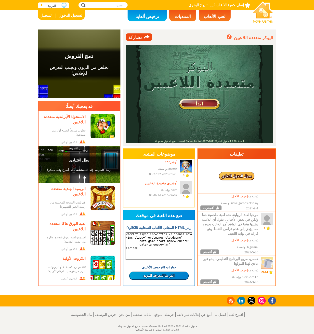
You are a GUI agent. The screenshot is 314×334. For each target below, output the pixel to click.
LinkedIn (240, 301)
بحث (83, 5)
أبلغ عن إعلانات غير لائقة (194, 314)
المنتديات (183, 16)
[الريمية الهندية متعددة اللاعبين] (103, 198)
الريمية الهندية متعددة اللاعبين (68, 191)
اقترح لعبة (236, 314)
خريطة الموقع (164, 314)
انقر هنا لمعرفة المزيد (159, 275)
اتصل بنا (220, 314)
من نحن (124, 314)
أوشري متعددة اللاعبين (161, 183)
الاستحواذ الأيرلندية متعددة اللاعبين (65, 119)
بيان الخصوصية (81, 314)
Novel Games (263, 10)
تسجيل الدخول (70, 15)
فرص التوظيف (105, 314)
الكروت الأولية (74, 258)
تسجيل (46, 15)
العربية (52, 6)
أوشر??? (171, 162)
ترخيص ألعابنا (147, 16)
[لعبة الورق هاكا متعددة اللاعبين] (103, 233)
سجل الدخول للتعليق (237, 176)
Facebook (271, 300)
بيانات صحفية (142, 314)
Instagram (261, 300)
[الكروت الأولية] (103, 268)
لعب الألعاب (214, 16)
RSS (230, 300)
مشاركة (135, 37)
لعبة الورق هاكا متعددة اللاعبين (68, 226)
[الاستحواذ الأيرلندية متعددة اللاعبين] (103, 126)
